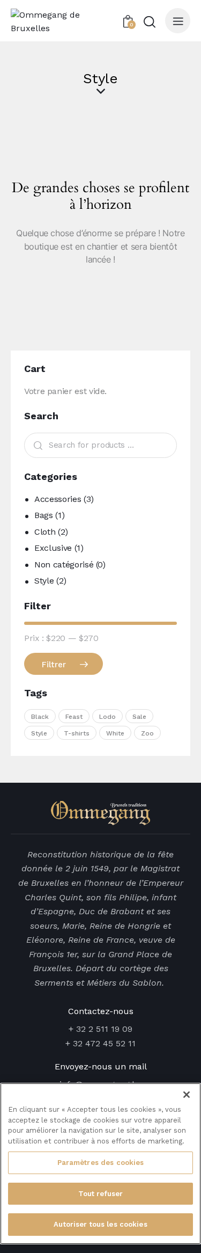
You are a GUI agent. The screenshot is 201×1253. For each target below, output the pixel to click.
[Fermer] (186, 1094)
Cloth (44, 532)
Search (35, 445)
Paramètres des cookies (100, 1163)
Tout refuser (100, 1194)
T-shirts (77, 733)
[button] (177, 20)
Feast (74, 716)
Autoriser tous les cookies (100, 1224)
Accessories (57, 499)
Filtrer (54, 664)
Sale (139, 716)
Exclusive (53, 548)
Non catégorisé (63, 564)
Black (40, 716)
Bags (43, 515)
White (115, 733)
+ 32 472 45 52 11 (100, 1043)
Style (44, 580)
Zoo (147, 733)
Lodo (107, 716)
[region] (100, 1163)
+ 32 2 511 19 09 (100, 1029)
